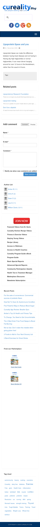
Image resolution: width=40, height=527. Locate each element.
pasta (6, 496)
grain (10, 488)
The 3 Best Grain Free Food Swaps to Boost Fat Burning (19, 322)
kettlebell (13, 492)
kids (18, 492)
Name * (5, 132)
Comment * (7, 151)
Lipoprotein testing (9, 101)
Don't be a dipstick (9, 107)
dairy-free (15, 484)
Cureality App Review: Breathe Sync (16, 309)
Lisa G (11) (12, 203)
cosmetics (30, 480)
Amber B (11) (12, 189)
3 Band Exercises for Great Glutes (16, 338)
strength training (21, 503)
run (14, 499)
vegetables (8, 511)
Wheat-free (25, 511)
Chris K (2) (12, 194)
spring (29, 499)
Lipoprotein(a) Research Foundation (16, 94)
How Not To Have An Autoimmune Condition (19, 302)
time (6, 507)
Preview (32, 124)
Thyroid (31, 503)
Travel (33, 507)
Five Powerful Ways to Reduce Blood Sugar (19, 306)
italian (6, 492)
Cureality (7, 484)
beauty (17, 480)
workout (7, 515)
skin (24, 499)
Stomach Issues (10, 503)
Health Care (17, 488)
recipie (25, 496)
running (18, 499)
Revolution (8, 499)
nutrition (30, 491)
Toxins (21, 507)
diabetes (22, 484)
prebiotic (12, 496)
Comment (25, 124)
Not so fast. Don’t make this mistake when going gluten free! (18, 328)
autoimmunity (9, 480)
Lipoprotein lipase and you (16, 44)
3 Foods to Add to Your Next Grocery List (18, 334)
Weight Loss (17, 511)
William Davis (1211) (15, 207)
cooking (22, 480)
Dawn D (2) (12, 198)
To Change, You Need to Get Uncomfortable (19, 317)
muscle (24, 492)
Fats (6, 488)
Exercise (29, 484)
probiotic (19, 496)
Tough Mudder (13, 507)
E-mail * (6, 142)
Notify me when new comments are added (21, 171)
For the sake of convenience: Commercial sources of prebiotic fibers (18, 296)
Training (27, 507)
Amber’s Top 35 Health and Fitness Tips (18, 313)
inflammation (27, 488)
